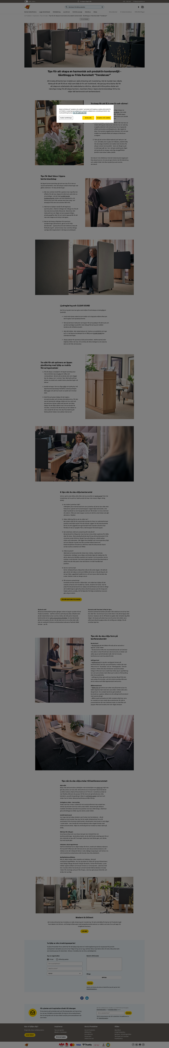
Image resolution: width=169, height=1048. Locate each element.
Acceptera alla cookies (103, 118)
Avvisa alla (88, 118)
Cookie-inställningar (66, 118)
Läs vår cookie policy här (79, 113)
